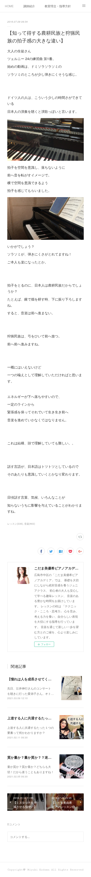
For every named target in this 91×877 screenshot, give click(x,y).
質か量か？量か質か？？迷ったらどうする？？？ (44, 757)
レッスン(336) (15, 523)
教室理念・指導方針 (58, 6)
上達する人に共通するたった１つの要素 (37, 718)
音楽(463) (29, 523)
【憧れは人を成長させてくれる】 (32, 678)
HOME (9, 6)
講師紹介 (29, 6)
